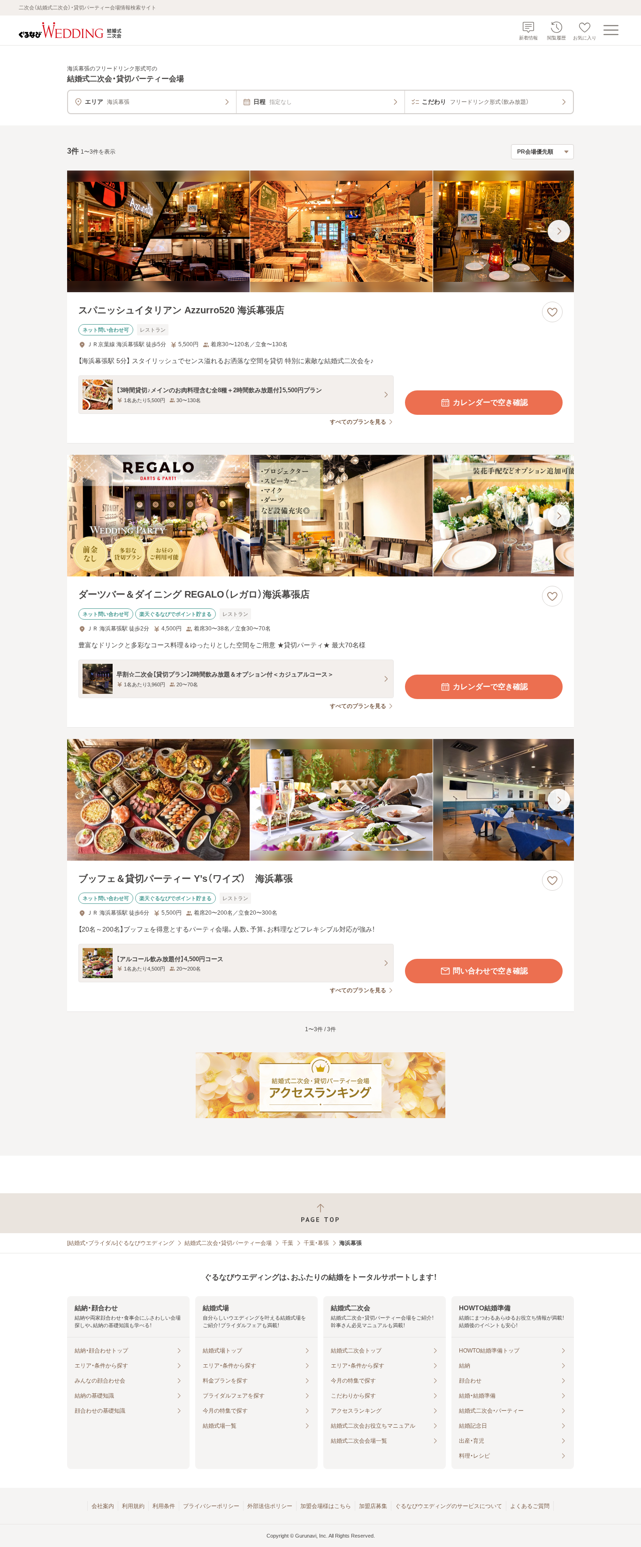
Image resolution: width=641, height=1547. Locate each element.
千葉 (287, 1243)
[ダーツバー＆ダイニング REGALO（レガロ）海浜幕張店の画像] (320, 515)
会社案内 (103, 1506)
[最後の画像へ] (559, 231)
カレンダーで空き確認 (490, 402)
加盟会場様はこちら (325, 1506)
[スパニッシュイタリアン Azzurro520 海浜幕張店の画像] (320, 231)
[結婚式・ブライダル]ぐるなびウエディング (120, 1243)
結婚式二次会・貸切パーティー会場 (228, 1243)
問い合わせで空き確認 (490, 971)
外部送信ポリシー (269, 1506)
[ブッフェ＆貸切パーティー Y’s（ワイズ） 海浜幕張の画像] (320, 800)
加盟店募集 (373, 1506)
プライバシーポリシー (211, 1506)
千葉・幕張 (316, 1243)
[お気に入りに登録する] (552, 312)
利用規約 (133, 1506)
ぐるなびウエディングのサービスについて (448, 1506)
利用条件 (164, 1506)
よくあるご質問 (529, 1506)
